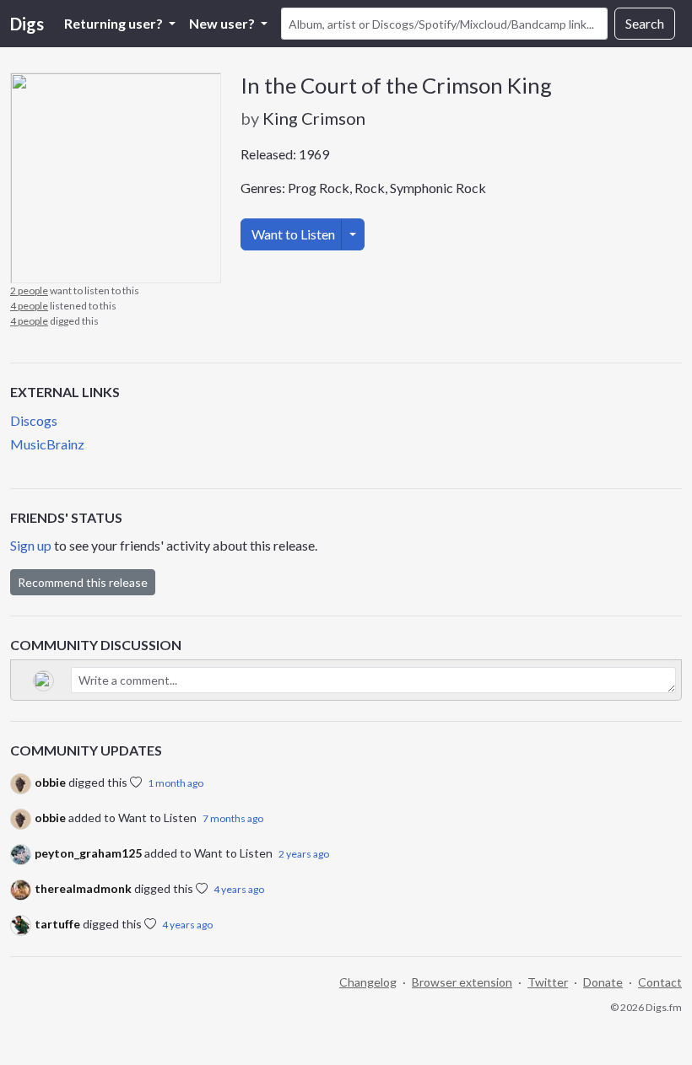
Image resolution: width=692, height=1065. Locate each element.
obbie (50, 782)
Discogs (33, 420)
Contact (660, 982)
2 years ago (303, 853)
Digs (27, 23)
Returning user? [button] (114, 23)
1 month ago (175, 783)
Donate (603, 982)
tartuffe (57, 924)
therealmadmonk (83, 888)
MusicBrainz (47, 444)
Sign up (30, 545)
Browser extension (462, 982)
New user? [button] (223, 23)
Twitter (547, 982)
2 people (29, 290)
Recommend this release (83, 582)
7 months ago (233, 818)
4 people (29, 305)
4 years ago (239, 889)
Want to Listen (293, 234)
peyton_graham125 (88, 853)
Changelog (368, 982)
